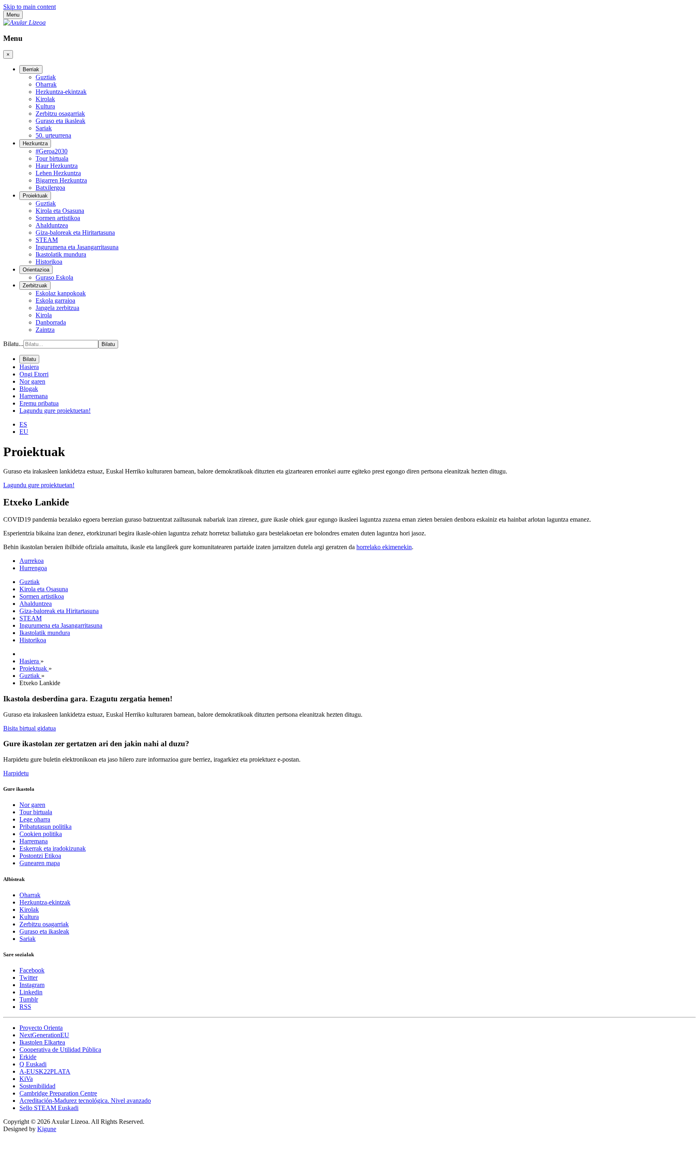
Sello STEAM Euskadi (48, 1107)
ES (23, 424)
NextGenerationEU (44, 1035)
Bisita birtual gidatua (29, 728)
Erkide (27, 1056)
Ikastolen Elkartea (42, 1042)
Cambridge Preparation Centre (58, 1093)
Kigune (46, 1128)
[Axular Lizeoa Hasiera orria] (24, 22)
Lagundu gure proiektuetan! (38, 485)
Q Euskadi (33, 1064)
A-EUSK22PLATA (44, 1071)
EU (23, 431)
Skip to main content (29, 6)
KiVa (26, 1078)
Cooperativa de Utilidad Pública (60, 1049)
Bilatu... (13, 343)
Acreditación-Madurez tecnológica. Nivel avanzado (85, 1100)
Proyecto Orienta (41, 1027)
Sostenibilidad (37, 1086)
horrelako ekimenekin (384, 546)
